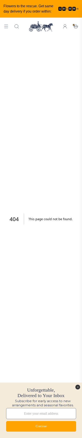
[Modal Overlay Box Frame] (41, 410)
